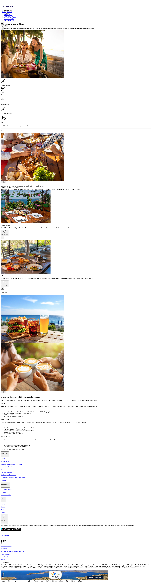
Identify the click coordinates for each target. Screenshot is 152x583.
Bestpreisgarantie (5, 535)
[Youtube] (3, 541)
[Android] (16, 530)
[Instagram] (5, 541)
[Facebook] (2, 541)
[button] (77, 10)
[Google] (6, 530)
